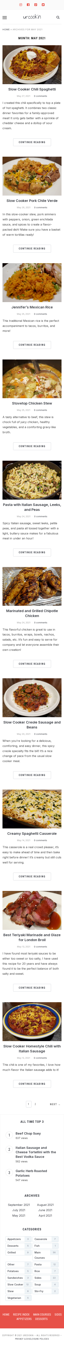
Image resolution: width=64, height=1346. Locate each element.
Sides (58, 1314)
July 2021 (18, 1210)
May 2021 (18, 1215)
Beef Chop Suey (28, 1133)
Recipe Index (21, 1314)
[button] (4, 17)
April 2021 (45, 1215)
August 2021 (45, 1205)
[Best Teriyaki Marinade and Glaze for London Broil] (31, 910)
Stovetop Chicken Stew (32, 403)
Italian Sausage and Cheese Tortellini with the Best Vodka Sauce (36, 1152)
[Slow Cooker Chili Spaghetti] (31, 64)
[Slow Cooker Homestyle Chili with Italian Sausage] (31, 1021)
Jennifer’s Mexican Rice (32, 307)
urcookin (32, 16)
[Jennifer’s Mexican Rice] (31, 282)
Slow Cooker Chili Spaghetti (32, 89)
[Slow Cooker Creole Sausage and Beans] (31, 697)
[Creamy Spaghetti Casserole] (31, 808)
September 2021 (19, 1205)
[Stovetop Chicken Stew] (31, 378)
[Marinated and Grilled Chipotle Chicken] (31, 586)
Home (6, 29)
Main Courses (42, 1314)
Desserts (41, 1319)
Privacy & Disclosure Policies (32, 1339)
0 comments (40, 96)
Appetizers (24, 1319)
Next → (55, 1104)
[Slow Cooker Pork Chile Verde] (31, 176)
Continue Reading (32, 142)
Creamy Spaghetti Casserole (32, 833)
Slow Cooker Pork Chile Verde (32, 201)
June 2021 (45, 1210)
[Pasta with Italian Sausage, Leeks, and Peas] (31, 480)
